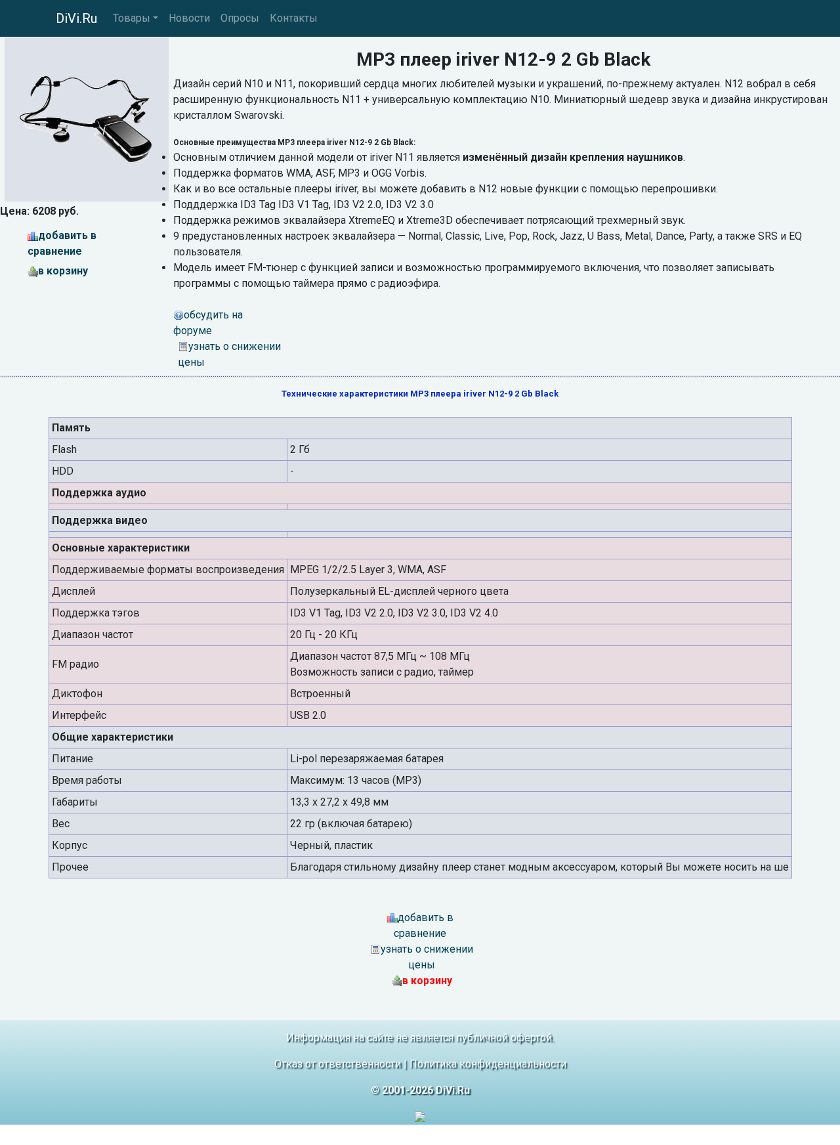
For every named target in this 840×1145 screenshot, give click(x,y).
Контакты (294, 18)
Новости (189, 18)
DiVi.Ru (76, 18)
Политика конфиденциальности (488, 1064)
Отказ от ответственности (337, 1064)
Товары (131, 18)
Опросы (239, 18)
